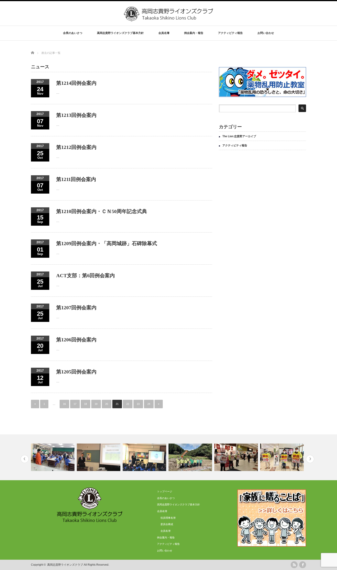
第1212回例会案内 (76, 147)
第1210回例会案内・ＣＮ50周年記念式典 (101, 211)
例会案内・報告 (193, 33)
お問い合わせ (265, 33)
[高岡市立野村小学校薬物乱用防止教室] (99, 457)
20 (106, 404)
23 (138, 404)
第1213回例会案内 (76, 115)
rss (294, 564)
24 (148, 404)
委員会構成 (166, 524)
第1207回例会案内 (76, 307)
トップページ (164, 491)
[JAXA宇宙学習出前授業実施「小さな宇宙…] (53, 457)
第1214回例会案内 (76, 83)
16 (64, 404)
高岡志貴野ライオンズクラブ (65, 564)
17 (75, 404)
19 (96, 404)
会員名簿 (165, 530)
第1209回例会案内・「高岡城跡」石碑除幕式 (106, 243)
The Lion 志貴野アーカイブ (239, 136)
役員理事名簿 (168, 517)
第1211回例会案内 (76, 179)
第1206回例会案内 (76, 340)
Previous (25, 459)
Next (310, 459)
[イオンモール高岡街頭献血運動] (236, 457)
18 (85, 404)
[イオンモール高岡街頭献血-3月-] (282, 457)
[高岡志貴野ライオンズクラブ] (169, 19)
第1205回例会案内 (76, 372)
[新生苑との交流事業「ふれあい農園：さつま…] (190, 457)
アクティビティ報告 (230, 33)
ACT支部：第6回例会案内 (85, 275)
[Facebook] (302, 564)
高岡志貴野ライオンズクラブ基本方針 (120, 33)
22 (127, 404)
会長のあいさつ (72, 33)
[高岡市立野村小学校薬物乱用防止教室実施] (145, 457)
